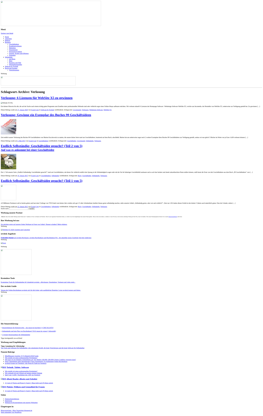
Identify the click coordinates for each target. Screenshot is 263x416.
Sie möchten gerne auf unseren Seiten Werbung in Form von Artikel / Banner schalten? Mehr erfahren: (34, 224)
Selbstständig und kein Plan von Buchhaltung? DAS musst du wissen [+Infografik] (29, 331)
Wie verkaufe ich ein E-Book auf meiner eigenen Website (23, 373)
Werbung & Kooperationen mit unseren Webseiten (21, 402)
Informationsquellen (15, 64)
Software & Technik (11, 66)
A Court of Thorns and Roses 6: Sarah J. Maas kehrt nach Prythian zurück (29, 383)
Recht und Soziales (11, 68)
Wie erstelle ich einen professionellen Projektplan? (21, 358)
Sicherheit (12, 55)
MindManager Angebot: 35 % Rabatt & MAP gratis (21, 356)
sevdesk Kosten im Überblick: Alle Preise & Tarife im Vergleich (25, 363)
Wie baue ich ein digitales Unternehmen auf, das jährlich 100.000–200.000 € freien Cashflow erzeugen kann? (40, 360)
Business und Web (15, 63)
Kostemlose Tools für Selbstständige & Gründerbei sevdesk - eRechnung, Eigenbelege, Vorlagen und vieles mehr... (38, 282)
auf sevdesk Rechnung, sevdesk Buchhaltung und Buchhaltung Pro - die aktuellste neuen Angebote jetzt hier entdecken (46, 238)
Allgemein (8, 39)
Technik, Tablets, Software (18, 367)
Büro (10, 61)
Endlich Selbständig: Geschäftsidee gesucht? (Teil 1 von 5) (41, 181)
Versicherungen (14, 70)
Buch (79, 176)
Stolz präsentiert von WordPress (11, 412)
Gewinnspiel (77, 110)
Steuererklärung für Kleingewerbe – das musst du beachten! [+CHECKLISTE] (27, 328)
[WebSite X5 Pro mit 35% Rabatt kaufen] (15, 230)
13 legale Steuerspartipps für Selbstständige (16, 335)
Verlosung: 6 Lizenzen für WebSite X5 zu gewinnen (37, 98)
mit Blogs (12, 59)
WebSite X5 (107, 110)
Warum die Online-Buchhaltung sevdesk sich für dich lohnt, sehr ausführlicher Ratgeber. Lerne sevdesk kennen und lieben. (41, 290)
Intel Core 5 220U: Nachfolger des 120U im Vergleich (22, 375)
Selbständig (8, 57)
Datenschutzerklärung (172, 216)
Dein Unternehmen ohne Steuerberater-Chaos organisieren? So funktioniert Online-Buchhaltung (36, 361)
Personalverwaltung (15, 51)
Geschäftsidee (71, 141)
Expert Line (35, 110)
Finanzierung (13, 50)
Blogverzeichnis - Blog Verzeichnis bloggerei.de (16, 410)
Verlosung (85, 110)
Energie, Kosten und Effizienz (19, 53)
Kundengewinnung (15, 46)
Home (7, 37)
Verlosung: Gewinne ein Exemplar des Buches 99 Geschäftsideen (46, 115)
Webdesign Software (96, 110)
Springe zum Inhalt (7, 33)
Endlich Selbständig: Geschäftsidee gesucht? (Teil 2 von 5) (41, 147)
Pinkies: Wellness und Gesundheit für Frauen (26, 387)
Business (8, 42)
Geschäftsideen (14, 44)
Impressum (8, 401)
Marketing (12, 48)
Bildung (7, 40)
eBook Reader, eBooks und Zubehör (22, 379)
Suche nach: (5, 208)
